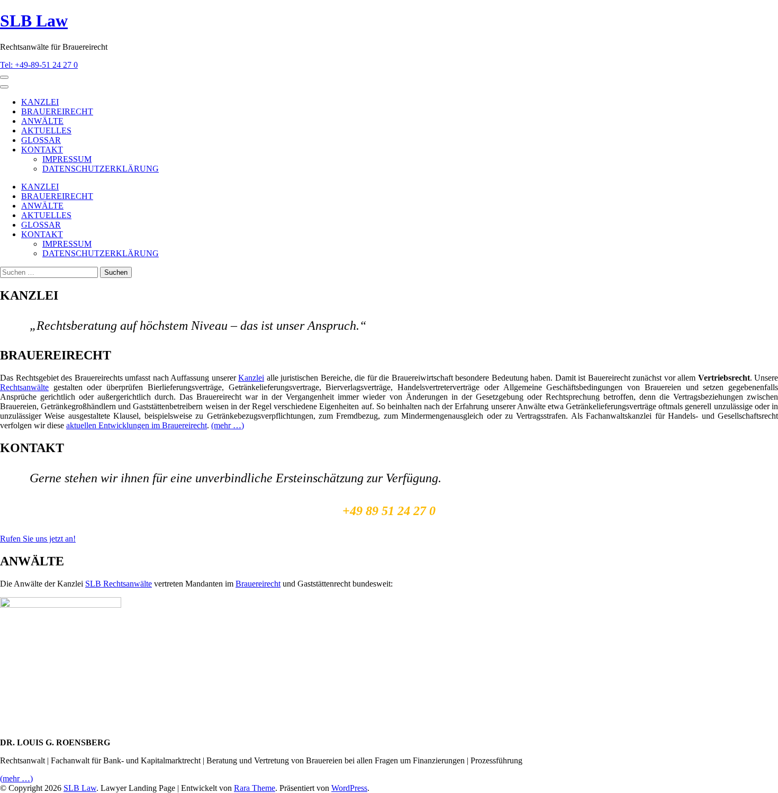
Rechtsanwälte (24, 387)
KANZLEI (40, 101)
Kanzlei (251, 377)
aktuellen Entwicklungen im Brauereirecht (136, 425)
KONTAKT (42, 149)
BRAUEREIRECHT (57, 111)
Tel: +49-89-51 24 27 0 (39, 64)
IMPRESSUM (67, 159)
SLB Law (34, 20)
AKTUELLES (46, 130)
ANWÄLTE (42, 120)
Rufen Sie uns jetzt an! (38, 538)
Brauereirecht (258, 583)
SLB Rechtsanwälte (118, 583)
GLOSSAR (41, 140)
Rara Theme (254, 787)
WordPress (349, 787)
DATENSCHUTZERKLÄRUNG (100, 168)
